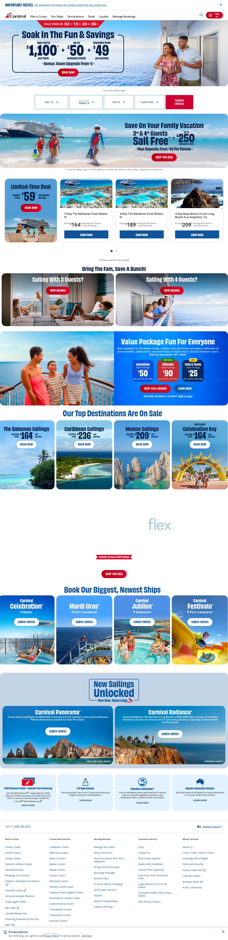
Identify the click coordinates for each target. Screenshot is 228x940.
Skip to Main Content (14, 1)
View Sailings (58, 290)
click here (87, 935)
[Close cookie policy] (223, 931)
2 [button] (116, 251)
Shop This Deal (114, 576)
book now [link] (68, 72)
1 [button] (111, 251)
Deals (91, 16)
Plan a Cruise (38, 16)
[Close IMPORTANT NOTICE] (221, 5)
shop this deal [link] (164, 157)
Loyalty (104, 16)
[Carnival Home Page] (15, 15)
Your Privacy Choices (149, 905)
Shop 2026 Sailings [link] (155, 388)
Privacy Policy (51, 935)
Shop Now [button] (86, 234)
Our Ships (57, 16)
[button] (51, 102)
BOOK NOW (26, 444)
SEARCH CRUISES (26, 626)
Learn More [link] (185, 388)
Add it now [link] (185, 396)
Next (222, 209)
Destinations (75, 16)
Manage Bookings (124, 16)
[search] (201, 15)
